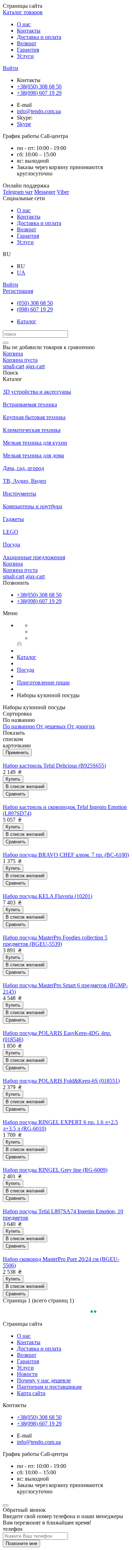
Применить (17, 752)
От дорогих (81, 726)
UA (21, 273)
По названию (19, 726)
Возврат (26, 43)
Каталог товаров (23, 12)
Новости (27, 1374)
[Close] (5, 1505)
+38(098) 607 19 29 (39, 93)
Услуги (25, 56)
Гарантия (28, 50)
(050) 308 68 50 (35, 303)
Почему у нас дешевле (44, 1380)
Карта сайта (31, 1393)
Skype (24, 124)
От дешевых (51, 726)
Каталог (26, 321)
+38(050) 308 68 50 (39, 86)
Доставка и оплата (39, 37)
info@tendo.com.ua (39, 111)
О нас (24, 24)
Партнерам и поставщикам (49, 1387)
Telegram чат (18, 192)
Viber (63, 192)
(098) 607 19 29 (35, 309)
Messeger (44, 192)
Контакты (28, 31)
